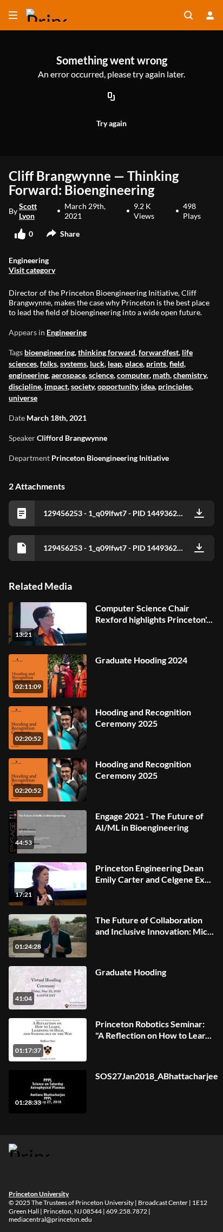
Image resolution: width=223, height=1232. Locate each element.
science (101, 375)
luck (97, 363)
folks (48, 363)
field (176, 363)
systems (73, 363)
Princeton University (39, 1194)
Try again (111, 123)
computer (133, 375)
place (134, 363)
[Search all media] (188, 15)
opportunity (117, 386)
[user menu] (210, 15)
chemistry (189, 375)
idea (148, 386)
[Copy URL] (111, 97)
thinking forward (106, 352)
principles (175, 386)
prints (156, 363)
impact (56, 386)
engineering (28, 375)
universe (23, 397)
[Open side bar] (13, 15)
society (82, 386)
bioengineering (49, 352)
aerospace (68, 375)
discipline (25, 386)
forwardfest (159, 352)
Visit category (32, 270)
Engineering (67, 332)
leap (115, 363)
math (161, 375)
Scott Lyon (28, 210)
